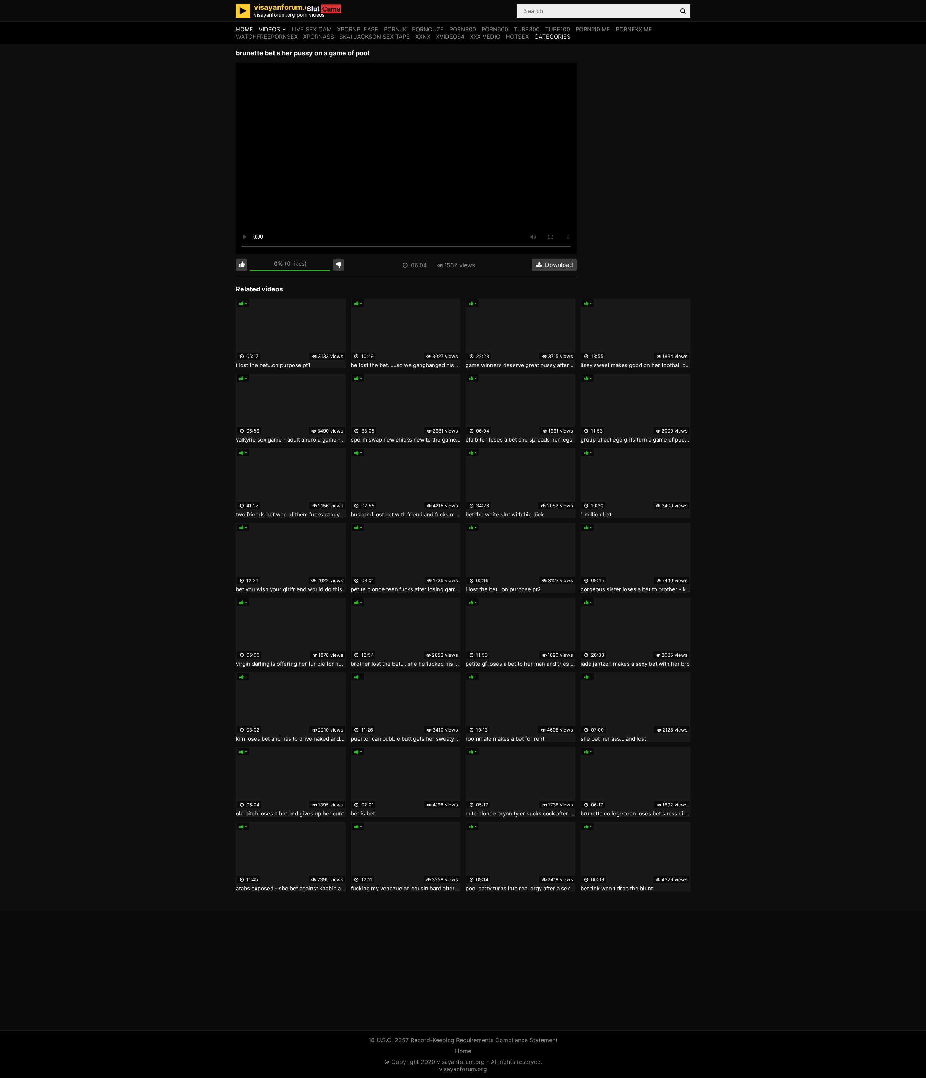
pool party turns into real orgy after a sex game (520, 888)
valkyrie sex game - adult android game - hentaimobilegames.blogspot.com (291, 439)
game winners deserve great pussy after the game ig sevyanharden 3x (520, 365)
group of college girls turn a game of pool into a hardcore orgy (636, 439)
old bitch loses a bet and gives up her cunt (290, 813)
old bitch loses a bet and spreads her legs (519, 439)
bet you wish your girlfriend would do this (289, 589)
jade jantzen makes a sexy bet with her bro (635, 664)
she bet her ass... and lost (613, 739)
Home (244, 29)
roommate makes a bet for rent (505, 739)
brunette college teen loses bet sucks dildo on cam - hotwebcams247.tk (636, 813)
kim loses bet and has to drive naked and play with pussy (291, 739)
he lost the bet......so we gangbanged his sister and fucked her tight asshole (406, 365)
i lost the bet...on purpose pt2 (503, 589)
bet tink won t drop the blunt (617, 888)
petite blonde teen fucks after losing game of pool (406, 589)
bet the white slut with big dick (505, 514)
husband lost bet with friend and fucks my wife (406, 514)
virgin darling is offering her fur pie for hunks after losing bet (291, 664)
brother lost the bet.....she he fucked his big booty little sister (406, 664)
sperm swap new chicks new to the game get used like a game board (406, 439)
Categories (552, 36)
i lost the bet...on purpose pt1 (273, 365)
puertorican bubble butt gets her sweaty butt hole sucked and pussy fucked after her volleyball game (406, 739)
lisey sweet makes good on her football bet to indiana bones (636, 365)
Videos (269, 29)
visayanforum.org (463, 1069)
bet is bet (363, 813)
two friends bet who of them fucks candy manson (291, 514)
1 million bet (596, 514)
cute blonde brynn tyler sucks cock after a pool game (520, 813)
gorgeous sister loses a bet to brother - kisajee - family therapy (636, 589)
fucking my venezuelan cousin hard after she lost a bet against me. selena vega (406, 888)
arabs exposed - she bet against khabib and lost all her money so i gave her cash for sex (291, 888)
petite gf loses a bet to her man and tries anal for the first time (520, 664)
